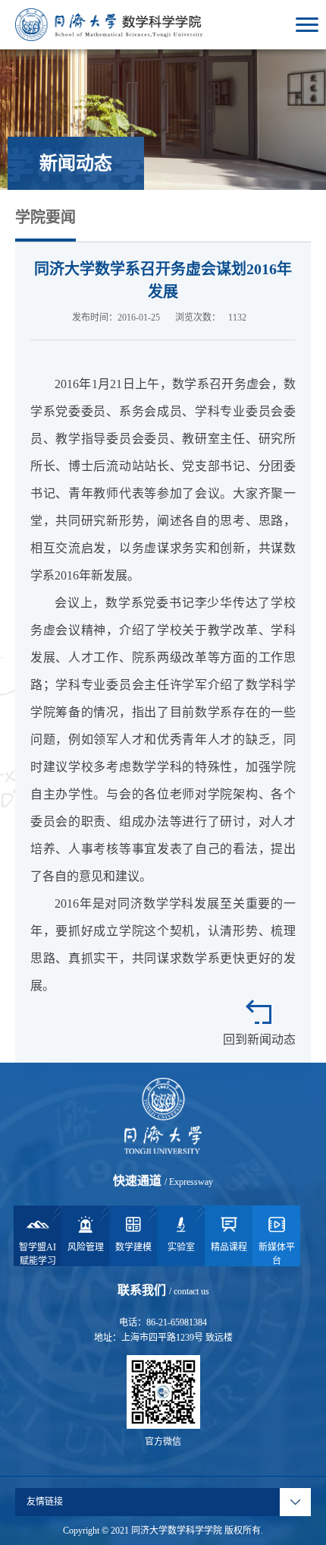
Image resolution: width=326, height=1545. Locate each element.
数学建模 (133, 1247)
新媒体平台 (277, 1254)
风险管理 (85, 1247)
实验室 (181, 1247)
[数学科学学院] (108, 23)
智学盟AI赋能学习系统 (37, 1254)
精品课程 (229, 1247)
